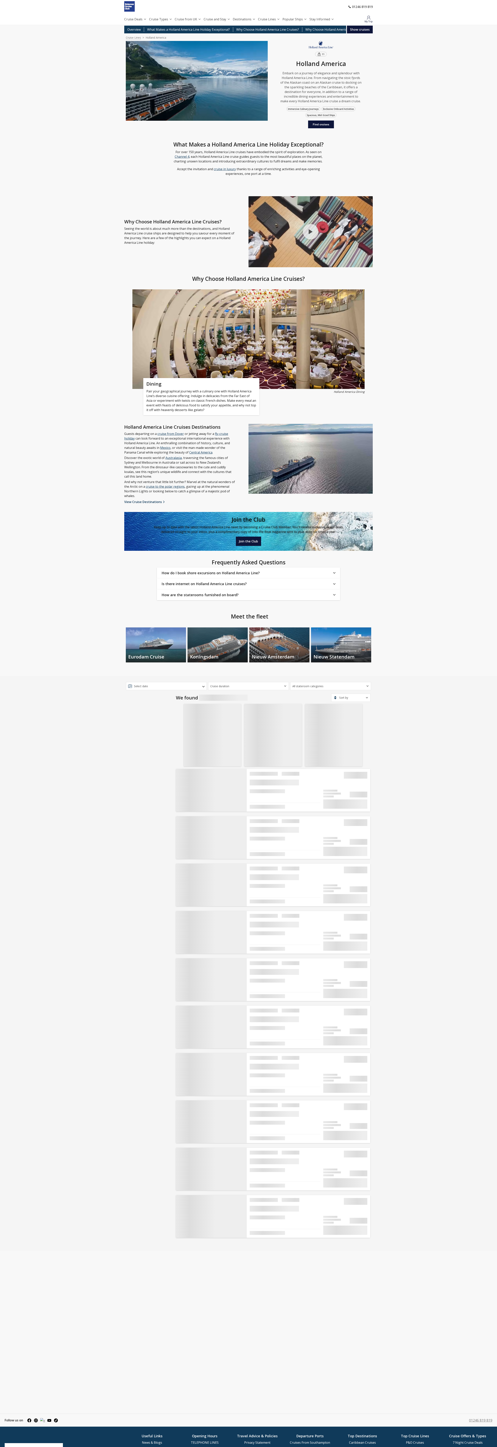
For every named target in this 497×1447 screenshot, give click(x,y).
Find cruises (321, 124)
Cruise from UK (186, 19)
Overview (134, 29)
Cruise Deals (133, 19)
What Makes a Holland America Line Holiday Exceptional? (188, 29)
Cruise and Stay (215, 19)
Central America (200, 452)
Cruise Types (158, 19)
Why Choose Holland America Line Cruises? (267, 29)
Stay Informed (319, 19)
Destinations (242, 19)
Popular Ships (292, 19)
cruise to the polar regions (165, 486)
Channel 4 (182, 156)
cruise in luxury (225, 169)
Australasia (173, 458)
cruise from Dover (170, 434)
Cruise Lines (267, 19)
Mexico (165, 448)
